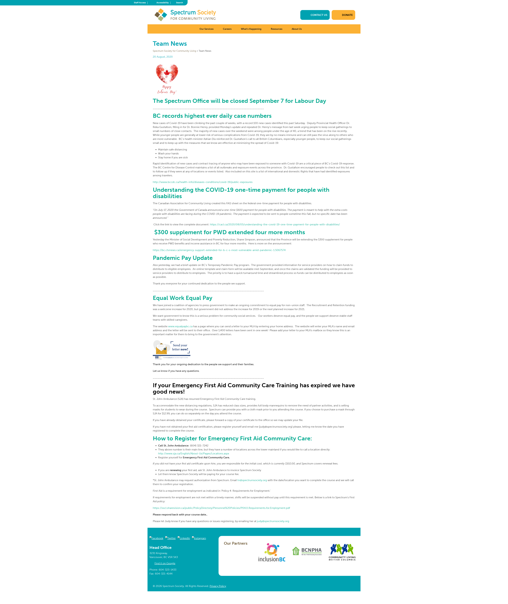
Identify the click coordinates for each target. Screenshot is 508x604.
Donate (347, 15)
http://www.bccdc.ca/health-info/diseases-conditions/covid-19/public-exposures (203, 182)
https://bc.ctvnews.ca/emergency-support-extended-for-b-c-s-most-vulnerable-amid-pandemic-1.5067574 (219, 250)
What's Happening (251, 28)
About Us (297, 28)
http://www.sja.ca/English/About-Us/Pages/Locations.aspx (193, 453)
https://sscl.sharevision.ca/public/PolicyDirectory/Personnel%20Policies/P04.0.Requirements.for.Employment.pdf (221, 508)
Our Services (206, 28)
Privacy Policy (218, 586)
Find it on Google (165, 563)
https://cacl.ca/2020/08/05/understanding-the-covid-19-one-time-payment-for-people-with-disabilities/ (275, 224)
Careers (227, 28)
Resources (276, 28)
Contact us (319, 15)
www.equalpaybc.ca (180, 326)
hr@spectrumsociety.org (252, 480)
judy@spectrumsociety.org (273, 521)
